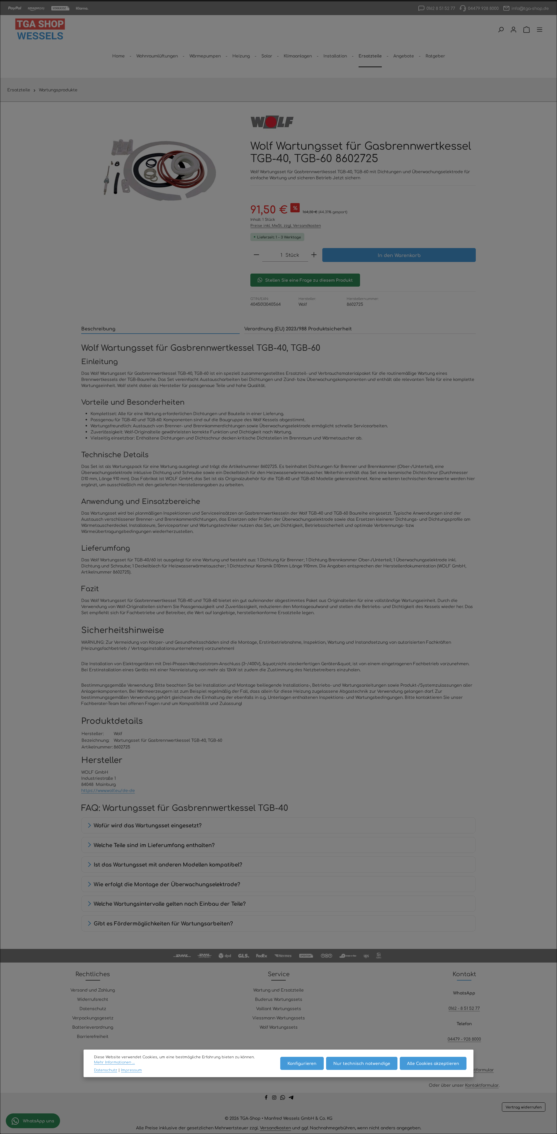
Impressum (131, 1070)
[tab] (160, 328)
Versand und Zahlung (92, 989)
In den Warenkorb (399, 255)
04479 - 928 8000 (464, 1038)
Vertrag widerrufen (524, 1107)
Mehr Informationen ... (114, 1062)
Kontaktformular (477, 1069)
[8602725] (160, 170)
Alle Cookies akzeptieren (433, 1063)
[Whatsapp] (283, 1098)
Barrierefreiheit (92, 1036)
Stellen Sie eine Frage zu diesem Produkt (309, 280)
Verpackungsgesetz (92, 1017)
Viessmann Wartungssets (278, 1017)
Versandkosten (275, 1127)
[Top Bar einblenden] (539, 29)
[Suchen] (501, 29)
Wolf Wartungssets (279, 1027)
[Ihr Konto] (513, 29)
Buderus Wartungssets (278, 999)
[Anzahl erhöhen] (314, 255)
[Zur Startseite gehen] (40, 30)
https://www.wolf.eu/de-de (108, 790)
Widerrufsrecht (92, 999)
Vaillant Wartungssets (278, 1008)
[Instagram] (275, 1098)
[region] (160, 170)
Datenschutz (92, 1008)
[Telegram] (291, 1098)
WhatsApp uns (38, 1120)
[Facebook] (267, 1098)
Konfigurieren (302, 1063)
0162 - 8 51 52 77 (464, 1008)
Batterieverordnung (92, 1027)
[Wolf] (272, 122)
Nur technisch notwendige (361, 1063)
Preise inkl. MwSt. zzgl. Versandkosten (285, 225)
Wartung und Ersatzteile (278, 989)
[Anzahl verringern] (256, 255)
